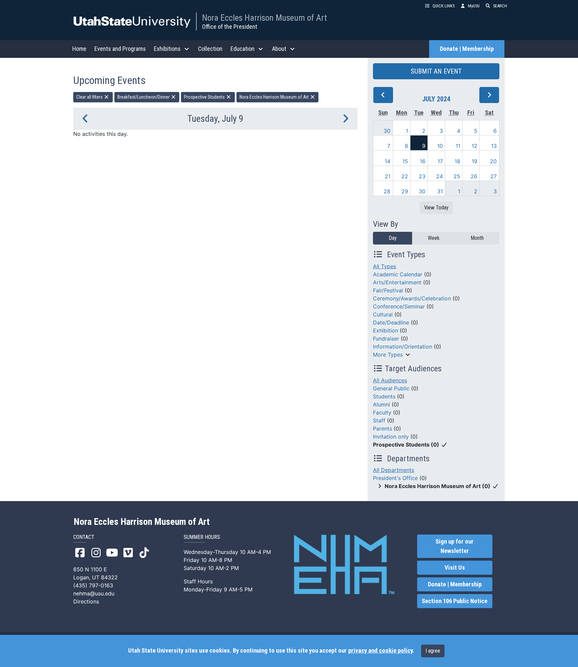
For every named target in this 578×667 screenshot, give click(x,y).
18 (457, 161)
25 (457, 176)
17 (440, 161)
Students (384, 396)
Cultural (383, 314)
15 (405, 161)
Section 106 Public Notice (454, 601)
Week (434, 238)
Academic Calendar (397, 274)
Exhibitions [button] (167, 48)
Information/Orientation (402, 346)
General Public (391, 388)
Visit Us (455, 567)
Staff (379, 420)
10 (440, 145)
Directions (86, 601)
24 (439, 176)
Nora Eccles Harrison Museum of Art (264, 18)
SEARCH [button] (500, 5)
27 (493, 176)
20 (493, 161)
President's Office (395, 478)
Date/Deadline (391, 322)
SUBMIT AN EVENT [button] (436, 71)
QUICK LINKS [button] (443, 5)
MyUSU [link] (474, 5)
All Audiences (390, 380)
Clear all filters (90, 97)
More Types (388, 354)
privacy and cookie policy (380, 650)
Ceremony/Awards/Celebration (412, 298)
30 (387, 130)
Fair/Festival (388, 290)
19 (474, 161)
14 (387, 161)
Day (393, 238)
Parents (382, 428)
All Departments (393, 470)
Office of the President (229, 26)
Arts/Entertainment (397, 282)
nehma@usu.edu (93, 593)
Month (477, 238)
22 (404, 176)
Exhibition (385, 330)
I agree (432, 651)
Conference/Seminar (399, 306)
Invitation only (391, 436)
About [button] (279, 48)
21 (387, 176)
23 (422, 176)
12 (474, 145)
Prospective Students (205, 97)
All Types (384, 266)
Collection (210, 48)
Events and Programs (120, 48)
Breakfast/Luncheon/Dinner (144, 97)
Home (79, 48)
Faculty (382, 412)
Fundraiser (386, 338)
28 (387, 191)
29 (404, 191)
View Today (436, 207)
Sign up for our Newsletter (455, 546)
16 (422, 161)
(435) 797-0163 (93, 585)
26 (474, 176)
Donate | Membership (467, 49)
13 (494, 145)
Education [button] (242, 48)
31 (440, 191)
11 (458, 145)
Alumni (381, 404)
